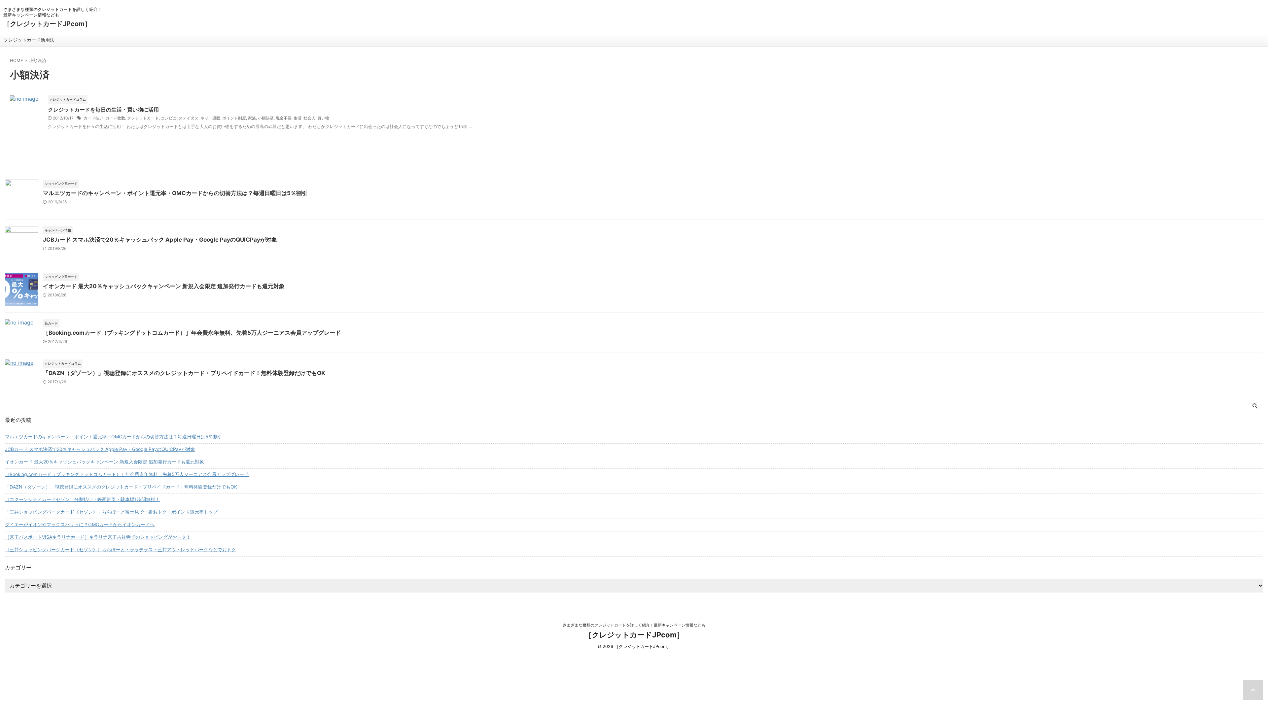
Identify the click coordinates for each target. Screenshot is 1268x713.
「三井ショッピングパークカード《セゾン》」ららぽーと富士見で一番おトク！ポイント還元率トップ (111, 512)
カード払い (93, 118)
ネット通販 (210, 118)
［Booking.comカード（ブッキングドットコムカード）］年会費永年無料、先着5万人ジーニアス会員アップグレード (192, 332)
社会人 (309, 118)
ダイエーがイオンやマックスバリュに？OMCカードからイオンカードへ (80, 524)
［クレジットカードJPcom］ (47, 24)
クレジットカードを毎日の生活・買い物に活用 (103, 109)
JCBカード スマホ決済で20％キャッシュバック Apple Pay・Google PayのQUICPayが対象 (160, 239)
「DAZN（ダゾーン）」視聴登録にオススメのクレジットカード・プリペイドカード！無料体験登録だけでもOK (184, 373)
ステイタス (188, 118)
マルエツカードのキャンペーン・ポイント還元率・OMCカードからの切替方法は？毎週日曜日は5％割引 (175, 193)
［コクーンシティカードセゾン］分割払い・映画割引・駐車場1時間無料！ (82, 499)
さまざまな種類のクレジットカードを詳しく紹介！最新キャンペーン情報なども (634, 625)
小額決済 (266, 118)
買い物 (323, 118)
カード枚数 (115, 118)
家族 (252, 118)
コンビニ (169, 118)
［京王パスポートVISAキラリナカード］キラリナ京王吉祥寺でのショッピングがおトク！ (98, 537)
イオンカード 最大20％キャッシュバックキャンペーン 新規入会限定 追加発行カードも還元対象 (164, 286)
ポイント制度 (234, 118)
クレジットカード (143, 118)
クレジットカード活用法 (29, 40)
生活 (297, 118)
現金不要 (284, 118)
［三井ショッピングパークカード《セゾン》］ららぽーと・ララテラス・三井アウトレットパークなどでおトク (120, 549)
